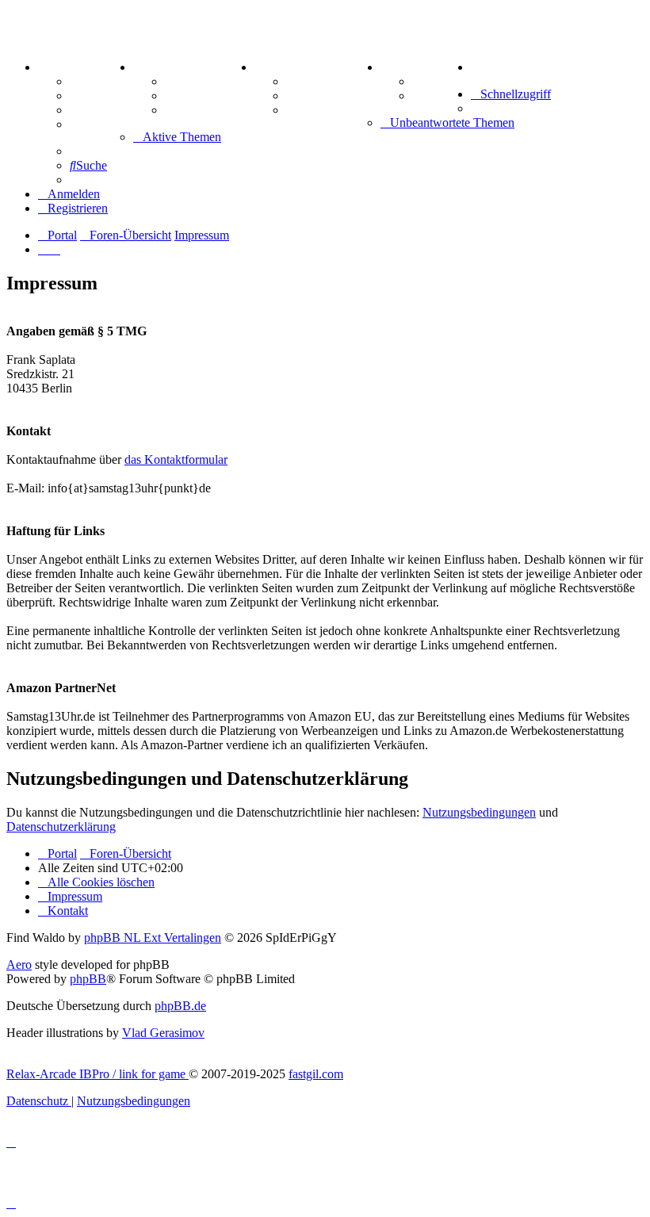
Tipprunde (441, 81)
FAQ (83, 110)
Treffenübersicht (209, 95)
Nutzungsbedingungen (479, 812)
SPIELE (277, 67)
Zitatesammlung (208, 110)
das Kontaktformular (176, 459)
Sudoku (307, 95)
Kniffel (304, 81)
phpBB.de (180, 1005)
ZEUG (151, 67)
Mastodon (97, 124)
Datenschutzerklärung (61, 826)
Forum (88, 81)
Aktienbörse (198, 81)
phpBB (88, 978)
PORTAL (64, 67)
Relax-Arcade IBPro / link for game (97, 1074)
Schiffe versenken (333, 110)
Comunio (437, 95)
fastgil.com (316, 1074)
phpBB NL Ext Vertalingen (152, 937)
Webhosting (101, 95)
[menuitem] (474, 67)
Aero (19, 964)
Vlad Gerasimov (163, 1032)
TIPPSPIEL (413, 67)
